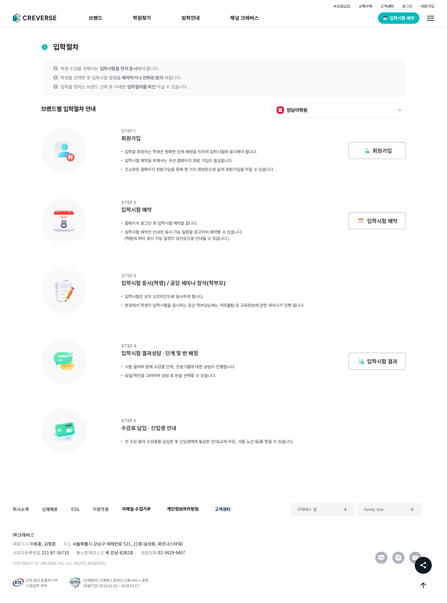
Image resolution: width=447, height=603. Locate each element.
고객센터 (222, 509)
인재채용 (50, 509)
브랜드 (95, 17)
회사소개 (21, 509)
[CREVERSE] (37, 18)
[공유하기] (423, 565)
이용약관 (101, 509)
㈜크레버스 (23, 535)
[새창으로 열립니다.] (381, 558)
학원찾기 (142, 17)
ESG (75, 509)
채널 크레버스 (244, 17)
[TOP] (423, 585)
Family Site (374, 509)
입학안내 (191, 17)
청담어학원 (297, 110)
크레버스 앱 (307, 509)
